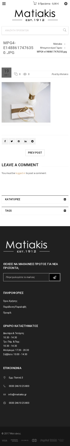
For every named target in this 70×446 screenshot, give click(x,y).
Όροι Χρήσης (10, 301)
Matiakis (57, 44)
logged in (20, 173)
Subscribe (54, 277)
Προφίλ (7, 312)
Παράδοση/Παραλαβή (14, 307)
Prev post (35, 152)
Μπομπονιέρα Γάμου (51, 47)
